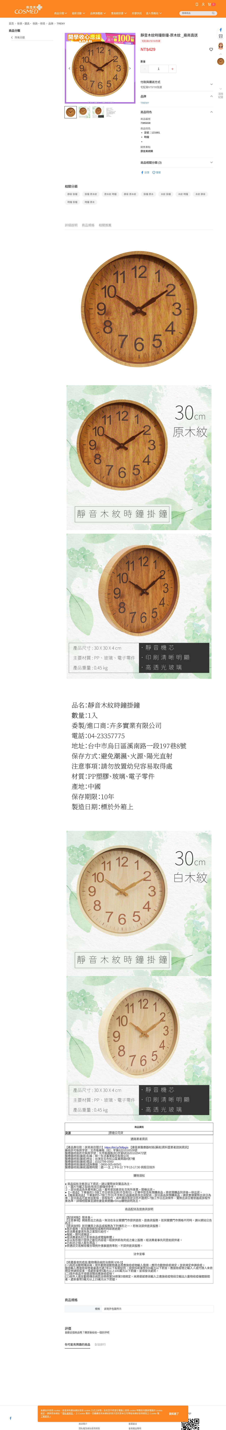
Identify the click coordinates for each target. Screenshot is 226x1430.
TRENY (145, 102)
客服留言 (133, 1424)
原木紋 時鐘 (110, 194)
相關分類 (71, 186)
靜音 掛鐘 (72, 194)
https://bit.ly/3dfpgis (116, 1147)
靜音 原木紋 (130, 194)
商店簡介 (83, 1424)
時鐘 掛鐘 (72, 202)
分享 (146, 172)
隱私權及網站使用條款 (89, 1428)
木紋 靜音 (200, 194)
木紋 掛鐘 (166, 194)
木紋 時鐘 (183, 194)
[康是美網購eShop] (28, 9)
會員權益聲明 (135, 1428)
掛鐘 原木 (148, 194)
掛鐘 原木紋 (91, 194)
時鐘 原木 (90, 202)
